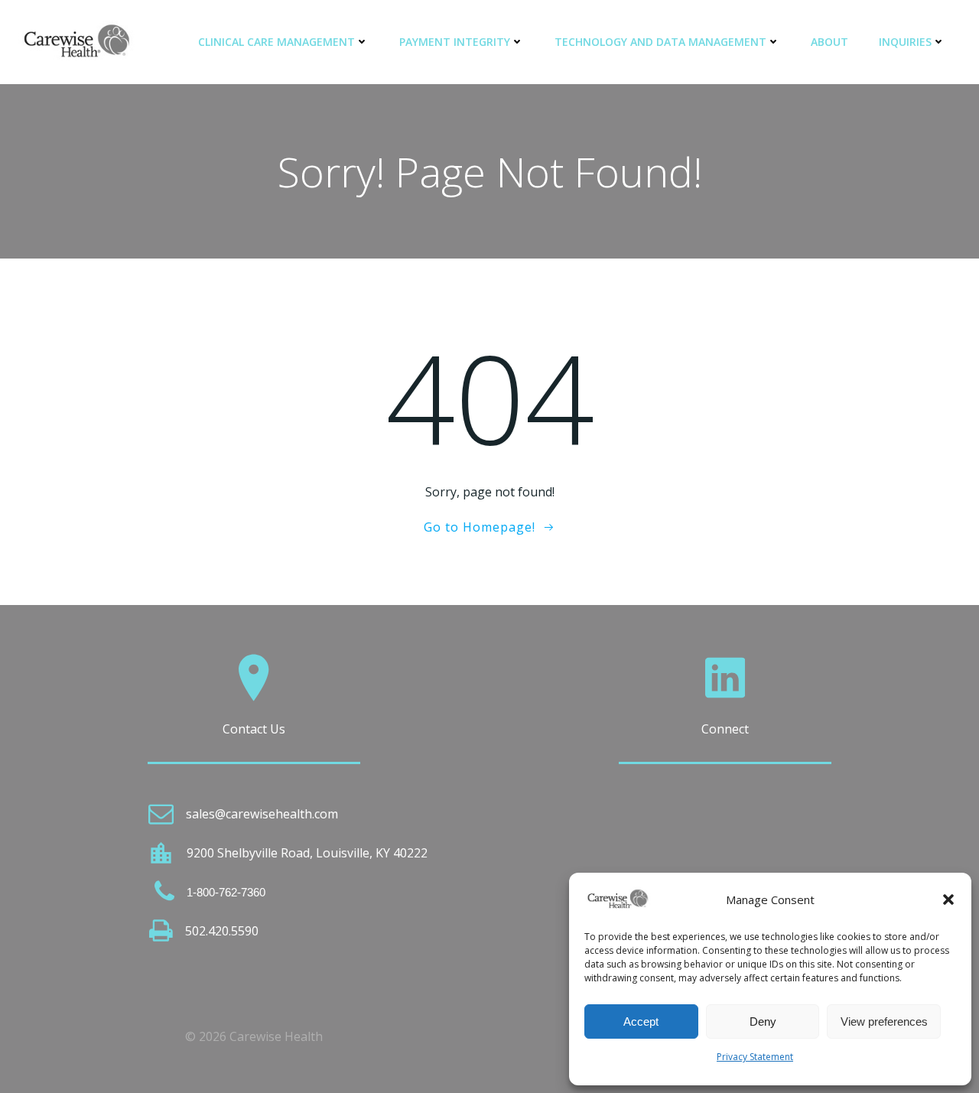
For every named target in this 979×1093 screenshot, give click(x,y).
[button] (948, 899)
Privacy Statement (755, 1056)
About (829, 41)
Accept (641, 1021)
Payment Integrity (454, 41)
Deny (763, 1021)
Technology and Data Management (660, 41)
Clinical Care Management (276, 41)
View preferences (884, 1021)
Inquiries (905, 41)
